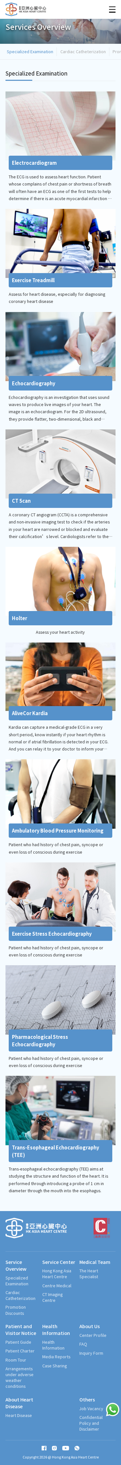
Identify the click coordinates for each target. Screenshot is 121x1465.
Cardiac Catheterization (83, 51)
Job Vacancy (91, 1408)
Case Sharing (54, 1366)
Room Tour (15, 1360)
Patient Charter (20, 1351)
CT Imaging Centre (52, 1297)
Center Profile (92, 1335)
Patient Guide (18, 1342)
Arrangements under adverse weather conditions (19, 1377)
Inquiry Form (91, 1353)
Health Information (53, 1345)
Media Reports (56, 1357)
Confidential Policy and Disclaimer (91, 1423)
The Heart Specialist (88, 1273)
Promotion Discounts (15, 1310)
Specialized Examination (30, 51)
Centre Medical (56, 1286)
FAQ (83, 1344)
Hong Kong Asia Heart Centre (56, 1273)
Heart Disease (18, 1415)
